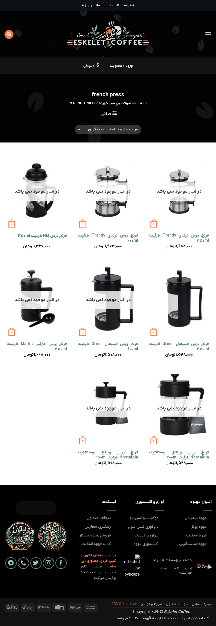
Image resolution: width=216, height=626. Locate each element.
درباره (208, 604)
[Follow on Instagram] (48, 563)
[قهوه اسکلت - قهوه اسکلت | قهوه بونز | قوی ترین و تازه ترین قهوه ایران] (108, 34)
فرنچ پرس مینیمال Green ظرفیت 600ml (108, 347)
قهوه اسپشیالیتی (193, 544)
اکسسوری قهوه (146, 544)
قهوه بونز (199, 526)
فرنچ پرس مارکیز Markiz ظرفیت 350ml (37, 347)
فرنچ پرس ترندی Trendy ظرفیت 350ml (179, 238)
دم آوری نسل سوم (143, 526)
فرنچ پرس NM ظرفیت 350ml (42, 236)
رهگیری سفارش (98, 526)
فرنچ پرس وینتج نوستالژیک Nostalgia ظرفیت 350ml (108, 455)
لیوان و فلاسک (147, 535)
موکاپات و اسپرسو (144, 518)
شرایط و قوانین (151, 604)
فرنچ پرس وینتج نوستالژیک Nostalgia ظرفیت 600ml (179, 455)
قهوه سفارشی (196, 518)
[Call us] (23, 563)
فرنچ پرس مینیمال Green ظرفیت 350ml (179, 347)
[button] (208, 34)
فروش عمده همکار (95, 535)
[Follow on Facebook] (61, 563)
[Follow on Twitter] (36, 563)
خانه (143, 103)
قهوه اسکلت (196, 535)
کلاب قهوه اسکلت (96, 544)
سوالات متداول (99, 518)
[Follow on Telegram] (11, 563)
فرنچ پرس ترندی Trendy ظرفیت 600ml (108, 238)
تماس (196, 604)
